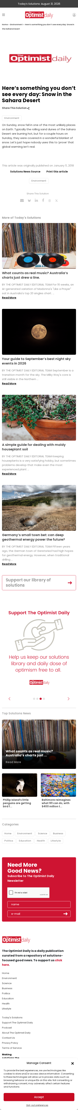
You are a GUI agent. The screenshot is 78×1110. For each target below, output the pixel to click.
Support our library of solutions (28, 582)
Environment (16, 24)
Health (41, 840)
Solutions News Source (25, 171)
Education (25, 840)
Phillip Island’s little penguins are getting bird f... (17, 803)
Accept (39, 1097)
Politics (8, 840)
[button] (72, 1063)
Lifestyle (56, 840)
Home (5, 24)
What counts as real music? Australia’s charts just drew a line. (35, 275)
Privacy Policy (10, 1043)
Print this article (57, 171)
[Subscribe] (34, 699)
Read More (9, 297)
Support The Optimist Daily (17, 1022)
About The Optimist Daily (16, 1032)
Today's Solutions (12, 1017)
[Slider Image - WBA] (37, 699)
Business (58, 833)
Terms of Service (12, 1048)
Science (42, 833)
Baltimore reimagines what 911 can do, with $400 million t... (56, 803)
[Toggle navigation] (3, 15)
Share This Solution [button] (14, 108)
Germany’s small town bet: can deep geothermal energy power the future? (33, 537)
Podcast (7, 1027)
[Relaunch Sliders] (44, 699)
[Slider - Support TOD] (41, 699)
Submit (65, 913)
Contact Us (8, 1038)
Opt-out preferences (37, 1105)
